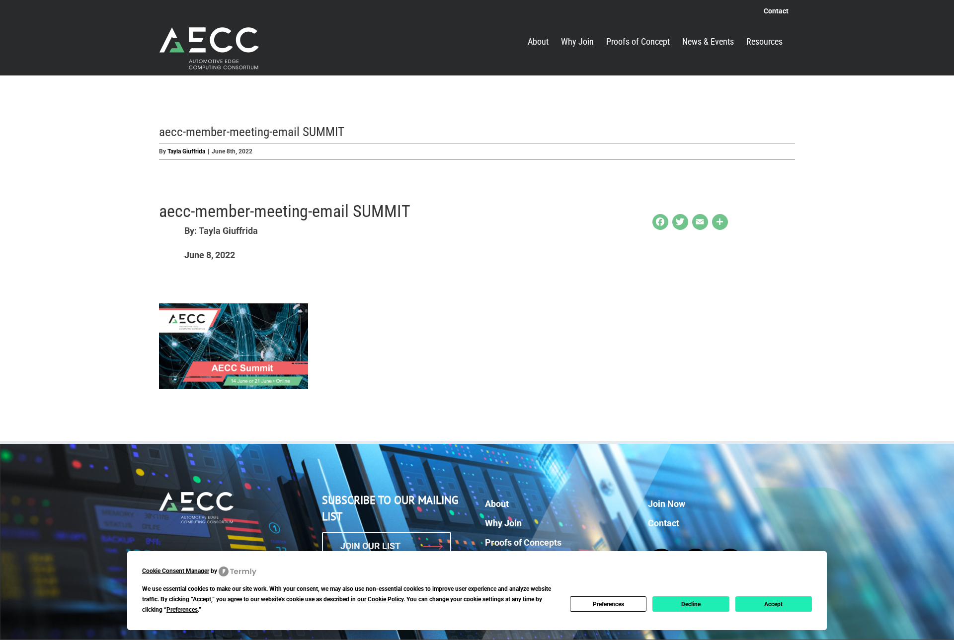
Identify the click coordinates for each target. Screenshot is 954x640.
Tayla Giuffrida (186, 151)
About (497, 503)
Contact (663, 523)
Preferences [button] (182, 609)
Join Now (666, 503)
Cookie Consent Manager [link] (175, 571)
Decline (691, 604)
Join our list (370, 546)
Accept (773, 604)
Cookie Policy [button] (385, 599)
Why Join (503, 523)
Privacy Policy (576, 625)
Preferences (608, 604)
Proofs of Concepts (523, 542)
